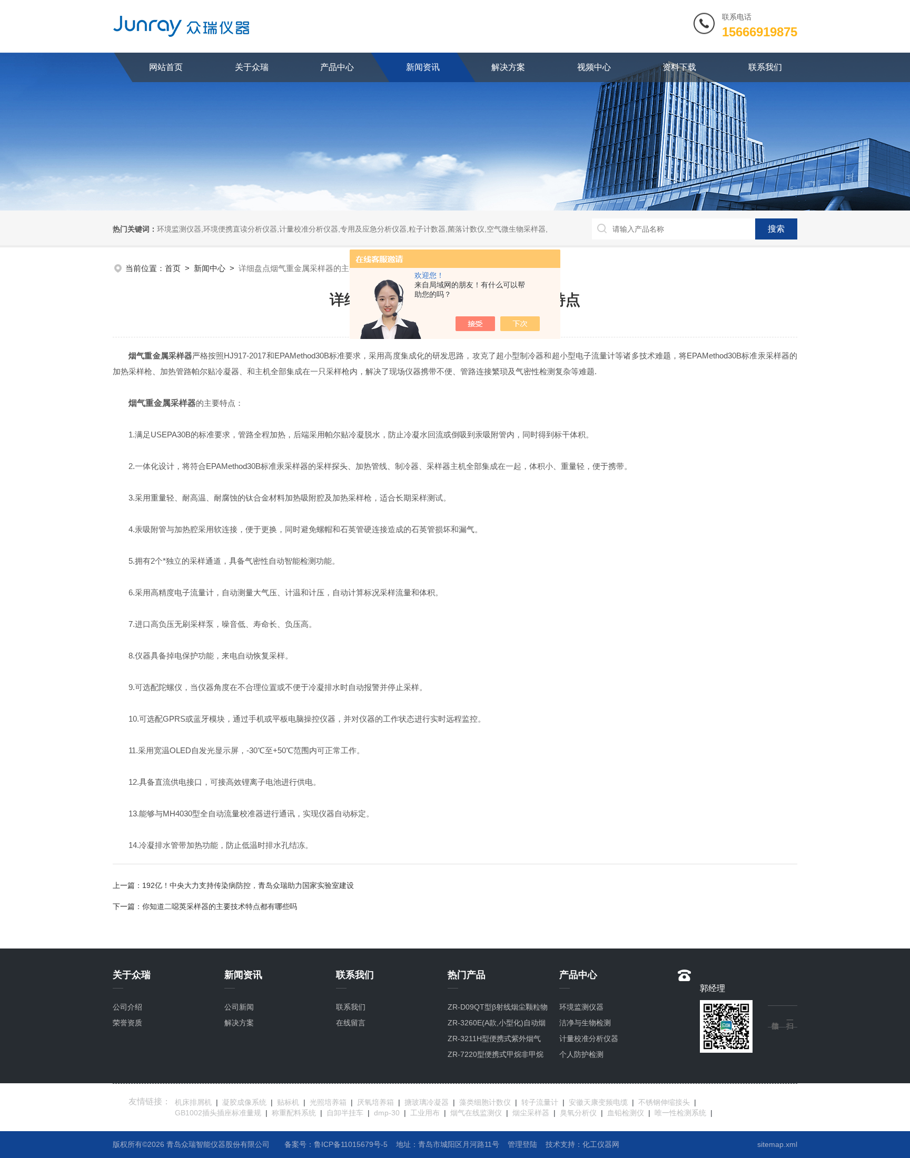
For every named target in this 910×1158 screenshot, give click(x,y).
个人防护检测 (581, 1054)
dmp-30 (387, 1113)
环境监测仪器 (581, 1007)
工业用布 (425, 1113)
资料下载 (679, 67)
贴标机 (288, 1102)
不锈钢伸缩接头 (664, 1102)
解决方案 (508, 67)
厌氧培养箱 (375, 1102)
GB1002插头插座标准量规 (218, 1113)
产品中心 (337, 67)
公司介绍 (127, 1007)
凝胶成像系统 (244, 1102)
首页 (173, 268)
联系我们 (765, 67)
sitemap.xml (777, 1144)
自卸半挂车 (345, 1113)
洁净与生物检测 (585, 1023)
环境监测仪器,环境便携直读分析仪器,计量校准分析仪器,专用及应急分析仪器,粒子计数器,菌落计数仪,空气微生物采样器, (352, 229)
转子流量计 (539, 1102)
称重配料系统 (294, 1113)
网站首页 (166, 67)
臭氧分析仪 (578, 1113)
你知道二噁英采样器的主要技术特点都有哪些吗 (219, 906)
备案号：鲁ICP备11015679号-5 (336, 1144)
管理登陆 (522, 1144)
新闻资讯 (423, 67)
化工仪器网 (600, 1144)
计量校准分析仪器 (588, 1038)
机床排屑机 (193, 1102)
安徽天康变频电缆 (598, 1102)
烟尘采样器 (530, 1113)
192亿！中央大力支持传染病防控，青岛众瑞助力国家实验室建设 (248, 885)
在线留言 (350, 1023)
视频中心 (594, 67)
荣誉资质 (127, 1023)
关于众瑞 (252, 67)
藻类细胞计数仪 (485, 1102)
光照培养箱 (328, 1102)
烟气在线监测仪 (476, 1113)
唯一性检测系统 (680, 1113)
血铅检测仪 (625, 1113)
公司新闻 (239, 1007)
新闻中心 (209, 268)
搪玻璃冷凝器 (426, 1102)
